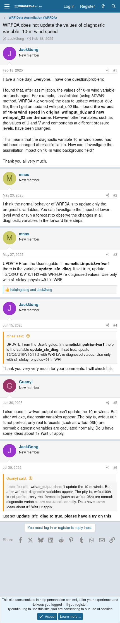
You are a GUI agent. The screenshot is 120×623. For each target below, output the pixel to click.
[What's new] (103, 6)
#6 (115, 467)
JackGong (16, 38)
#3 (115, 254)
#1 (115, 70)
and (31, 289)
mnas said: (15, 336)
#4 (115, 325)
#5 (115, 402)
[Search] (113, 6)
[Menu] (7, 6)
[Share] (107, 70)
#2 (115, 195)
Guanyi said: (16, 478)
